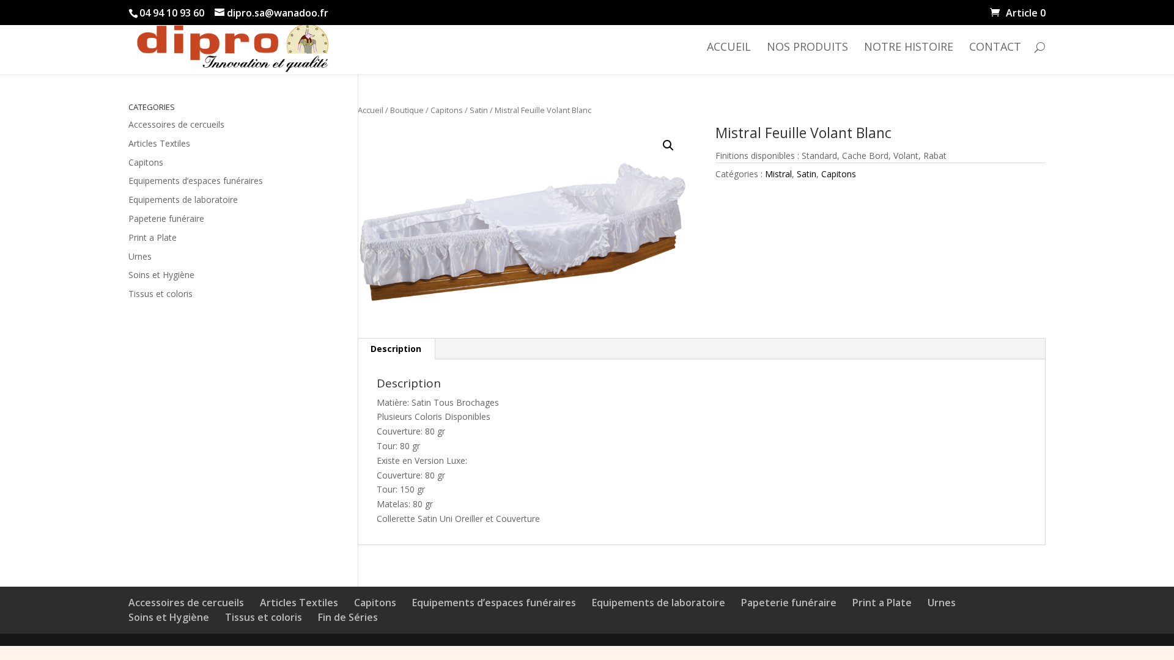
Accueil (729, 48)
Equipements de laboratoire (183, 199)
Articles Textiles (159, 143)
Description (396, 348)
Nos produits (807, 48)
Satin (479, 110)
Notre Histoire (908, 48)
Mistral (778, 174)
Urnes (140, 256)
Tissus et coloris (160, 293)
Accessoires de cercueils (176, 124)
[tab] (396, 349)
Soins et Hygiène (161, 274)
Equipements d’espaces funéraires (195, 180)
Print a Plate (152, 237)
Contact (995, 48)
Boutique (407, 110)
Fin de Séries (348, 617)
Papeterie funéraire (166, 218)
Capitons (446, 110)
